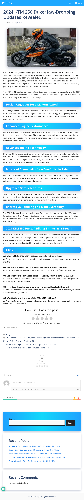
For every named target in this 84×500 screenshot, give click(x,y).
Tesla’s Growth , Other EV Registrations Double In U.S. (32, 461)
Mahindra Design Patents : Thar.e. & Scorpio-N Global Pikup (34, 446)
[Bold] (13, 389)
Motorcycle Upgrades (40, 337)
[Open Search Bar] (70, 3)
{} (40, 389)
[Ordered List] (25, 389)
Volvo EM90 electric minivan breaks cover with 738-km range (35, 453)
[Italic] (16, 389)
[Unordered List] (28, 389)
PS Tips (7, 3)
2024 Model (11, 337)
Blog (8, 334)
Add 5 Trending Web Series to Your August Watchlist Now (31, 344)
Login (78, 375)
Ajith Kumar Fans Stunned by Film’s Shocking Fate (27, 347)
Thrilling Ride (30, 341)
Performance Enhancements (63, 337)
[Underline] (19, 389)
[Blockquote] (31, 389)
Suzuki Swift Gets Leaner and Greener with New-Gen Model (34, 450)
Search (12, 419)
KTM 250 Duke (24, 337)
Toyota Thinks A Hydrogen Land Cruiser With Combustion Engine (37, 457)
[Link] (37, 389)
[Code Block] (34, 389)
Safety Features (16, 341)
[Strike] (22, 389)
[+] (44, 389)
